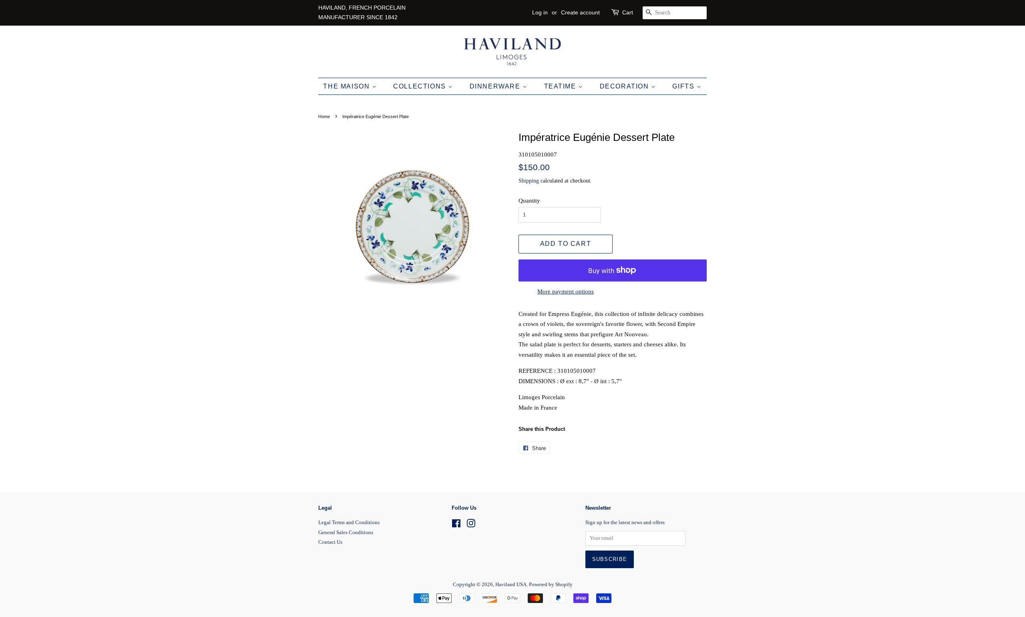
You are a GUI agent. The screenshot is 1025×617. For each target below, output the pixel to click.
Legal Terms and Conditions (349, 522)
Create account (580, 12)
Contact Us (330, 542)
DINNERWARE (496, 86)
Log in (540, 12)
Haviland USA (511, 584)
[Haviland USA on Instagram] (470, 525)
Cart (627, 12)
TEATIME (561, 86)
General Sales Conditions (345, 532)
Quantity (529, 200)
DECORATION (625, 86)
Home (324, 116)
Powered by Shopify (551, 584)
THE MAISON (347, 86)
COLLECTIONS (420, 86)
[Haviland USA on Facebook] (456, 525)
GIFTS (684, 86)
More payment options (565, 291)
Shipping (529, 181)
